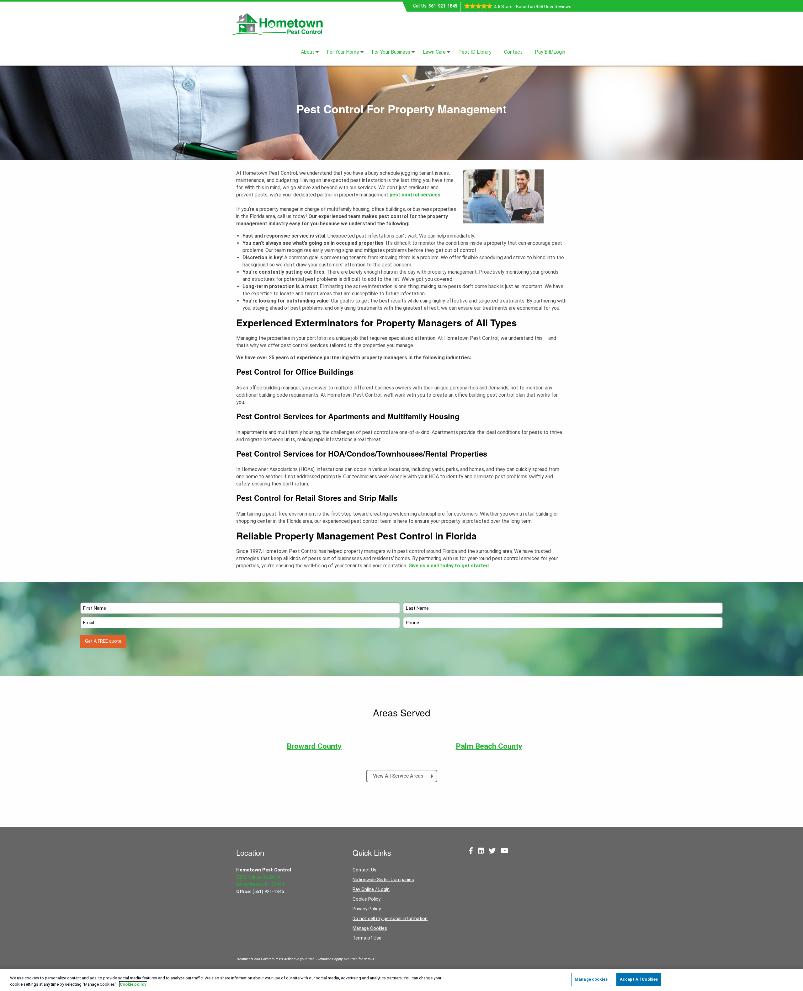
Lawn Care (434, 52)
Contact (513, 52)
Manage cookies (591, 979)
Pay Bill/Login (550, 52)
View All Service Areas (399, 776)
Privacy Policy (367, 909)
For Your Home (343, 52)
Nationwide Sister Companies (383, 879)
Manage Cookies (370, 928)
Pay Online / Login (371, 889)
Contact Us (364, 870)
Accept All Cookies (639, 979)
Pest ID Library (475, 52)
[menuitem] (308, 52)
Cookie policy (133, 984)
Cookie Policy (366, 899)
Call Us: (435, 5)
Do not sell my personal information (390, 918)
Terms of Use (367, 938)
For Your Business (391, 52)
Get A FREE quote (103, 641)
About (307, 52)
